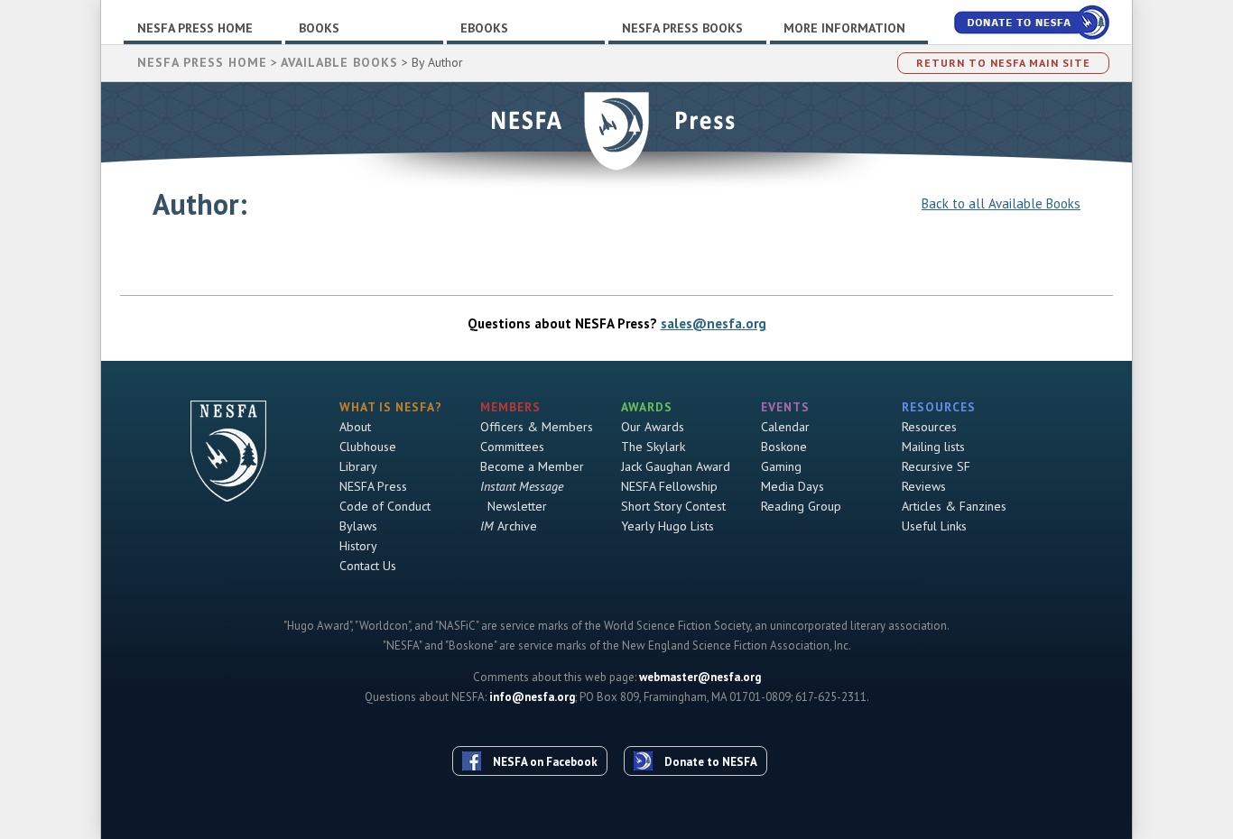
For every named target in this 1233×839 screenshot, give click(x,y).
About (355, 427)
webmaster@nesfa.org (700, 677)
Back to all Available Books (1001, 203)
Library (358, 466)
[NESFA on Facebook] (536, 728)
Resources (929, 427)
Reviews (924, 486)
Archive (508, 526)
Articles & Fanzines (954, 506)
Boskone (784, 446)
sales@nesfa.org (713, 323)
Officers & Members (536, 427)
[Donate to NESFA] (702, 728)
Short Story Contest (673, 506)
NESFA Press (373, 486)
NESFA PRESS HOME (202, 62)
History (358, 546)
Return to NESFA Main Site (1003, 62)
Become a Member (532, 466)
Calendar (785, 427)
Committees (512, 446)
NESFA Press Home (195, 28)
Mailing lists (933, 446)
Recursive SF (936, 466)
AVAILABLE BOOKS (339, 62)
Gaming (781, 466)
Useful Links (934, 526)
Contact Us (367, 566)
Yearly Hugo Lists (667, 526)
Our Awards (652, 427)
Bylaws (358, 526)
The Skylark (653, 446)
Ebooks (484, 28)
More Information (844, 28)
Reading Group (801, 506)
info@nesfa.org (532, 697)
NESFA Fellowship (669, 486)
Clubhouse (367, 446)
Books (319, 28)
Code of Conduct (385, 506)
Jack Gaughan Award (675, 466)
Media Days (792, 486)
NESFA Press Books (682, 28)
